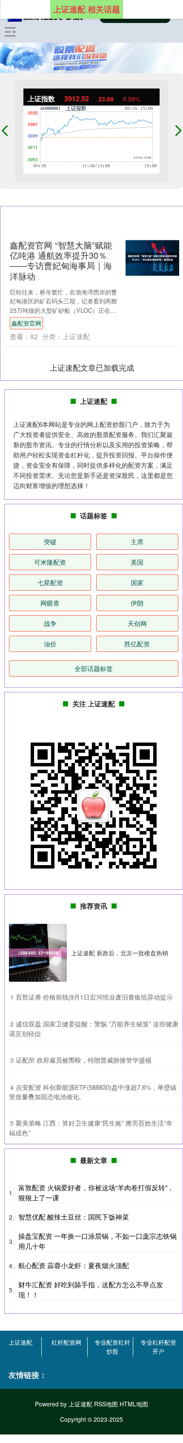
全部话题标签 (93, 668)
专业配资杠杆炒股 (112, 1346)
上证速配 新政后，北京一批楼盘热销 (119, 953)
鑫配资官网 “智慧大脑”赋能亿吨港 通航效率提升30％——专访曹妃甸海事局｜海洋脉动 (61, 260)
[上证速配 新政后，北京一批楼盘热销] (38, 953)
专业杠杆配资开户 (158, 1346)
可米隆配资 (50, 561)
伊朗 (137, 602)
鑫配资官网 (26, 323)
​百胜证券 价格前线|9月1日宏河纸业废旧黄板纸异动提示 (94, 996)
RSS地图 (106, 1404)
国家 (137, 582)
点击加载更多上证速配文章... (92, 367)
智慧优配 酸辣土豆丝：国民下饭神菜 (73, 1217)
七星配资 (50, 582)
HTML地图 (134, 1404)
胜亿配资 (137, 643)
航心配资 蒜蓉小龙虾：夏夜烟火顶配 (73, 1265)
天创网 (137, 623)
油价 (50, 643)
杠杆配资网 (66, 1342)
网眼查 (50, 602)
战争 (50, 623)
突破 (50, 541)
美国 (137, 561)
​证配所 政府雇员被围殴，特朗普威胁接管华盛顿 (84, 1059)
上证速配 (20, 1342)
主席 (137, 541)
